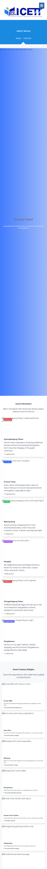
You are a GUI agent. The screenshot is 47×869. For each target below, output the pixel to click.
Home (18, 38)
